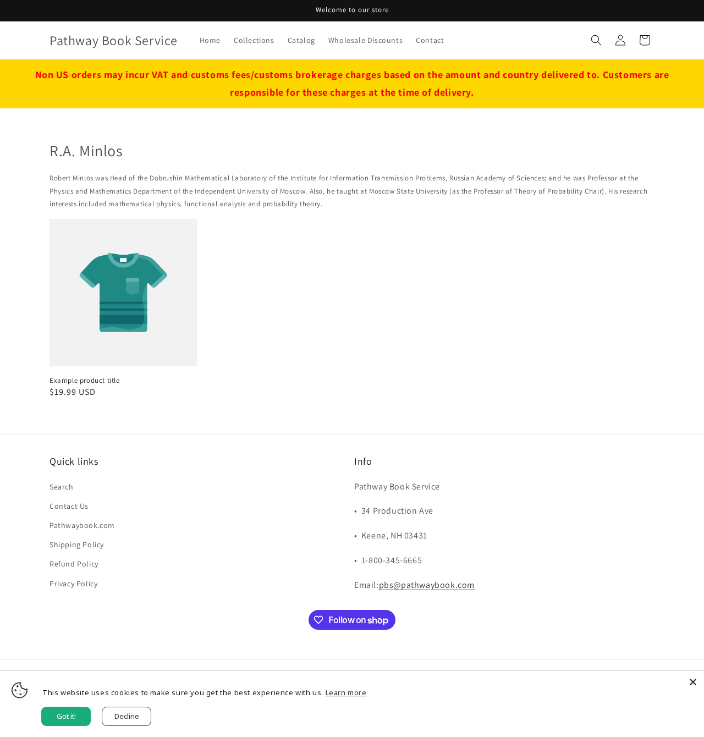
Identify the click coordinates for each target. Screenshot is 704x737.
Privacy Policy (73, 583)
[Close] (693, 682)
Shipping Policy (77, 544)
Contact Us (69, 506)
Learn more (346, 692)
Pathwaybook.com (82, 525)
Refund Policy (74, 564)
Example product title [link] (85, 380)
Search (62, 487)
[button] (596, 40)
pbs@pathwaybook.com (427, 585)
